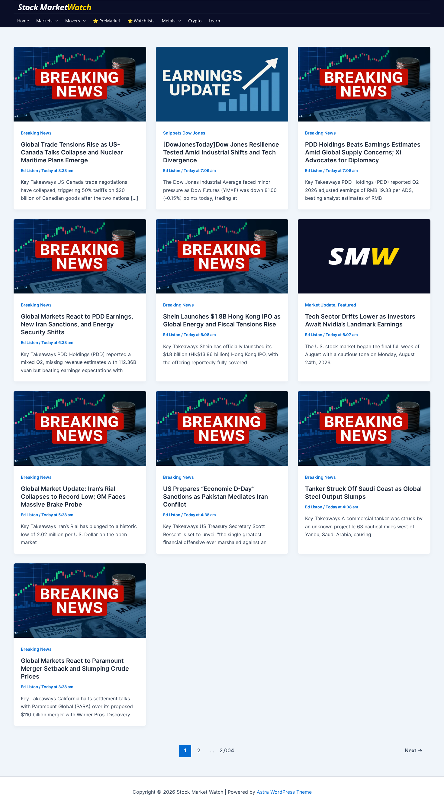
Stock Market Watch (55, 7)
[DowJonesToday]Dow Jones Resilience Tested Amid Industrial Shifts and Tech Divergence (221, 152)
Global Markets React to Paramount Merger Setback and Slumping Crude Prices (75, 668)
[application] (55, 20)
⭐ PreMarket (106, 21)
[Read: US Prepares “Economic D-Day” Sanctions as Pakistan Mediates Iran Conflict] (222, 428)
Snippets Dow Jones (184, 132)
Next (414, 750)
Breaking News (36, 132)
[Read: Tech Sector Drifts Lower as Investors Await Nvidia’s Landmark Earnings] (364, 256)
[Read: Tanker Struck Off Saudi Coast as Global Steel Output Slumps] (364, 428)
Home (23, 21)
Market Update (320, 304)
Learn (214, 21)
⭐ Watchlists (141, 21)
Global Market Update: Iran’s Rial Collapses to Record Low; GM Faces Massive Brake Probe (73, 496)
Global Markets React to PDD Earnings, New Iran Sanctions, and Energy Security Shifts (77, 324)
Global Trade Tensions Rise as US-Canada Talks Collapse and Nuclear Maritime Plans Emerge (72, 152)
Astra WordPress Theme (284, 792)
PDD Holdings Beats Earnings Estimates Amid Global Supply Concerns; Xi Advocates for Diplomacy (362, 152)
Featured (347, 304)
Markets (44, 21)
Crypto (194, 21)
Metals (168, 21)
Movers (72, 21)
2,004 (226, 750)
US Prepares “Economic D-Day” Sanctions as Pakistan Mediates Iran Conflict (215, 496)
